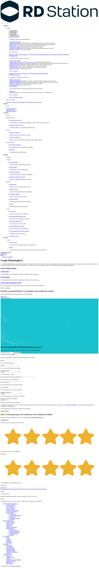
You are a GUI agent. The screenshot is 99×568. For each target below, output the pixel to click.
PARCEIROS (6, 536)
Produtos (6, 25)
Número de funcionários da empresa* (9, 398)
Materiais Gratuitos (13, 189)
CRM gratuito (9, 524)
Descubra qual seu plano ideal (39, 54)
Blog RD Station (13, 167)
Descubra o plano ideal (37, 73)
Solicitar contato (4, 411)
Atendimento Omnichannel (15, 81)
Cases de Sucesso (19, 54)
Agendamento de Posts (14, 518)
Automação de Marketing (15, 48)
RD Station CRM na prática (15, 221)
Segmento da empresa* (6, 392)
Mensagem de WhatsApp (15, 43)
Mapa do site (9, 562)
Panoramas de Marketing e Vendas (17, 177)
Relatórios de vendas (14, 67)
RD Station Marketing (14, 36)
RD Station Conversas (14, 74)
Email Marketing (13, 44)
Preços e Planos (10, 506)
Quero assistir (4, 296)
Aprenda (6, 154)
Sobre (7, 537)
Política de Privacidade (15, 566)
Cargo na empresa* (5, 370)
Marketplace (9, 541)
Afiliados (8, 540)
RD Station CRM (13, 55)
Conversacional (13, 34)
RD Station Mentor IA (14, 92)
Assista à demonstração (6, 252)
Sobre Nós (8, 555)
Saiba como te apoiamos (51, 54)
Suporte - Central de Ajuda (12, 510)
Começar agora (4, 420)
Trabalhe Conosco (10, 557)
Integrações (11, 54)
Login (3, 255)
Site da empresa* (4, 387)
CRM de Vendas (13, 32)
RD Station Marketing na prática (16, 226)
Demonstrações (12, 184)
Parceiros (6, 112)
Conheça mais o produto (14, 41)
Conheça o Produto (10, 505)
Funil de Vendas (13, 529)
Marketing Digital (13, 30)
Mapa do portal (9, 563)
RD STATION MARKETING (10, 503)
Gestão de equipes (13, 66)
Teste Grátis (3, 253)
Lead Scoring (12, 516)
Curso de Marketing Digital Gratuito (17, 216)
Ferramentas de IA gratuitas (35, 102)
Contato (5, 237)
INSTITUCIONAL (8, 554)
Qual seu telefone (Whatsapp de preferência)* (11, 377)
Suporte (11, 247)
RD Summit (9, 545)
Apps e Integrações (10, 507)
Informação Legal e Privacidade (13, 559)
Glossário (11, 204)
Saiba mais (11, 91)
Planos (5, 103)
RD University (12, 211)
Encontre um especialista (63, 54)
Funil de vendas (13, 62)
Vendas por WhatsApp (14, 531)
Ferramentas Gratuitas (14, 194)
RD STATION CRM (8, 520)
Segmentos (45, 73)
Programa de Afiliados (14, 132)
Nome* (2, 360)
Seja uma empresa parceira (15, 120)
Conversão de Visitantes (14, 47)
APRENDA (6, 544)
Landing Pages (12, 45)
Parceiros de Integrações (14, 137)
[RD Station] (49, 22)
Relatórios (11, 535)
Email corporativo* (5, 382)
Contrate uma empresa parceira (16, 125)
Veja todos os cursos (14, 236)
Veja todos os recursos (14, 49)
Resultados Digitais (13, 162)
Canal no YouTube (13, 199)
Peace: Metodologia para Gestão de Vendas (19, 231)
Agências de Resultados (14, 172)
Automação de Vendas (14, 64)
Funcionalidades (10, 513)
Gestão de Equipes (13, 533)
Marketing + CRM (27, 54)
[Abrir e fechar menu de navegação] (1, 23)
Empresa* (3, 365)
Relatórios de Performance (15, 82)
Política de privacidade (71, 405)
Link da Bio (12, 519)
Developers (9, 542)
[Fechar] (13, 354)
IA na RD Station (13, 86)
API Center (11, 149)
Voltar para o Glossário (7, 256)
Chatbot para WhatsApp (14, 83)
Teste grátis (17, 352)
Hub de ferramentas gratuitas (15, 97)
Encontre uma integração (15, 144)
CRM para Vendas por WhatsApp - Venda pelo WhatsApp (22, 63)
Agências (8, 539)
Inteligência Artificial (14, 35)
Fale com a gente (13, 242)
